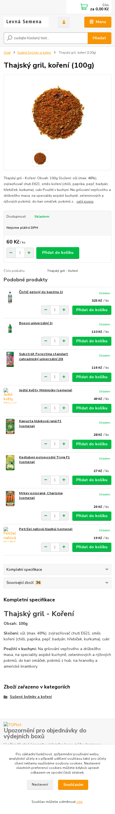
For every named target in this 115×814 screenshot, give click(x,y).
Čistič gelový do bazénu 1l (41, 292)
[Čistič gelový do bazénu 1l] (10, 297)
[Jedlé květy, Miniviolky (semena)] (10, 395)
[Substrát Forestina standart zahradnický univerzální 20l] (10, 359)
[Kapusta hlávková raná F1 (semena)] (10, 426)
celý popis (85, 201)
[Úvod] (26, 22)
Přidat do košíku (57, 252)
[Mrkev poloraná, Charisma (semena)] (10, 498)
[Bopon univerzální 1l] (10, 328)
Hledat (99, 38)
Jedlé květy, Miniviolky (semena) (45, 390)
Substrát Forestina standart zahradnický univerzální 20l (43, 356)
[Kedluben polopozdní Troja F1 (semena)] (10, 462)
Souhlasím (73, 784)
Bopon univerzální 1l (35, 323)
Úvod (7, 53)
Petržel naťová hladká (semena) (46, 529)
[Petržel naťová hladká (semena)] (10, 534)
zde (79, 802)
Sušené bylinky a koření (34, 53)
